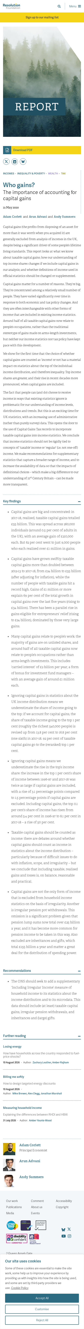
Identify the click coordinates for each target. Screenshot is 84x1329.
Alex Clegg (34, 1093)
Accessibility (64, 1201)
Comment (37, 1201)
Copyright (62, 1207)
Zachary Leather (42, 1062)
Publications (14, 1207)
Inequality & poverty (31, 173)
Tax (63, 173)
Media (10, 1213)
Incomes (8, 173)
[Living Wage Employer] (13, 1227)
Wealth (53, 173)
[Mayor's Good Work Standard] (41, 1227)
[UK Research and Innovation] (35, 1240)
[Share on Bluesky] (23, 161)
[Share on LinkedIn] (14, 161)
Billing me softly (13, 1077)
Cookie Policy (20, 1288)
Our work (12, 1201)
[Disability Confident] (17, 1240)
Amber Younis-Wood (40, 1120)
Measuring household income (22, 1108)
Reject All (42, 1320)
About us (36, 1207)
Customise (42, 1309)
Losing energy (12, 1046)
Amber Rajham (60, 1062)
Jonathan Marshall (51, 1093)
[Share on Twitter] (6, 161)
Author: (27, 1062)
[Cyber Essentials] (28, 1227)
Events (35, 1213)
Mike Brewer (19, 1093)
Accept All (42, 1298)
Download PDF (23, 150)
